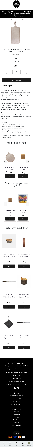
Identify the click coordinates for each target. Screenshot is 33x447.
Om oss (16, 412)
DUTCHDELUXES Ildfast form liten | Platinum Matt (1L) (9, 256)
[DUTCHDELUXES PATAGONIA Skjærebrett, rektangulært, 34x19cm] (16, 34)
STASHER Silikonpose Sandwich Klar (23, 212)
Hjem (7, 20)
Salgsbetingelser (16, 420)
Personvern (16, 414)
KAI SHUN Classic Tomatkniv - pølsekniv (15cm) (24, 338)
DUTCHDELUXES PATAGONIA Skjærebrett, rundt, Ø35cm (10, 170)
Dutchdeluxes (19, 20)
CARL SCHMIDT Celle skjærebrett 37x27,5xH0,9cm (23, 170)
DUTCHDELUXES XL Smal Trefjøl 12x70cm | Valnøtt (24, 256)
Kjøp (10, 176)
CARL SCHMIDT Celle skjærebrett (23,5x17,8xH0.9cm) (11, 213)
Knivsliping (16, 422)
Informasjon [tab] (7, 85)
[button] (29, 34)
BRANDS (12, 20)
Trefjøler (25, 20)
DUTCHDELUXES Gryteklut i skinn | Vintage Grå (9, 338)
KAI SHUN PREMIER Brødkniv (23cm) (9, 297)
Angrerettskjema (16, 425)
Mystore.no (28, 385)
